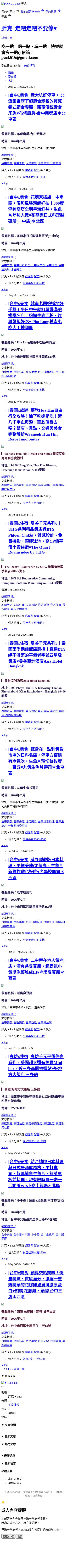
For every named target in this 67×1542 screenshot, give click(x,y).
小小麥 (35, 1234)
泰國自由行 (45, 485)
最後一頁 (19, 1368)
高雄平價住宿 (34, 1123)
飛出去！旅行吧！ (34, 502)
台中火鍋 (44, 1341)
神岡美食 (31, 372)
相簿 (11, 72)
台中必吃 (19, 372)
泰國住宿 (19, 605)
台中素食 (19, 163)
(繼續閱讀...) (8, 155)
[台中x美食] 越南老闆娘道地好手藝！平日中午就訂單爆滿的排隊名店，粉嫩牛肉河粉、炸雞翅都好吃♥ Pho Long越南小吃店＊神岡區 (36, 315)
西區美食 (19, 922)
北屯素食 (55, 163)
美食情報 (29, 65)
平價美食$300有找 (34, 283)
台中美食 (7, 163)
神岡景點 (10, 376)
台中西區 (31, 1022)
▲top (4, 183)
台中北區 (52, 265)
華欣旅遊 (19, 485)
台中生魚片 (8, 926)
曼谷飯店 (44, 711)
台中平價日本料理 (54, 922)
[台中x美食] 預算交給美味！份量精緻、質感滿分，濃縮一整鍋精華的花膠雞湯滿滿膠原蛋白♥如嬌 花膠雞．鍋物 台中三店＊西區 (36, 1285)
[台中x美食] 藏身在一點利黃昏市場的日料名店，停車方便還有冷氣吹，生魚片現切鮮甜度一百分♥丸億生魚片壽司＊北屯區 (36, 761)
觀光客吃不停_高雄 (34, 1141)
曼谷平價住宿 (19, 609)
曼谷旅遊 (44, 605)
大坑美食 (31, 163)
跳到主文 (6, 37)
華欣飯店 (58, 485)
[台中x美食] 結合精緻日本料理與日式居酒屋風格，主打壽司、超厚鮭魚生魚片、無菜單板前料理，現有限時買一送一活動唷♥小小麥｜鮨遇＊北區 (36, 1173)
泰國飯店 (7, 485)
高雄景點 (7, 1123)
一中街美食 (38, 265)
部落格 (12, 76)
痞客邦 (29, 170)
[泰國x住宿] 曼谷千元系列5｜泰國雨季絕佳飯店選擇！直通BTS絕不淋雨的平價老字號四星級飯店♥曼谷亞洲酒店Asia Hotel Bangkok (37, 654)
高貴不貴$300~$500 (34, 177)
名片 (11, 80)
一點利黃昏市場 (17, 825)
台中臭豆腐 (45, 1022)
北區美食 (16, 269)
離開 (20, 1536)
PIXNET (16, 1492)
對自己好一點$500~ (34, 1252)
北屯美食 (44, 163)
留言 (37, 170)
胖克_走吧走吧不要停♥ (29, 28)
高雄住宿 (19, 1123)
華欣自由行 (8, 489)
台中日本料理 (22, 265)
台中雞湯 (56, 1341)
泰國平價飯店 (13, 715)
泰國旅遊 (31, 485)
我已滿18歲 (8, 1536)
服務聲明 (37, 1495)
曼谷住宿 (56, 605)
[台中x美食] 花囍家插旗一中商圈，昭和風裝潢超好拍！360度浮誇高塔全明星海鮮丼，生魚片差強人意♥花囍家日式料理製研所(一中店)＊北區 (36, 209)
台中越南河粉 (46, 372)
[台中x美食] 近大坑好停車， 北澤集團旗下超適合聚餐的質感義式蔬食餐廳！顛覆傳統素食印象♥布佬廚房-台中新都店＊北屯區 (37, 107)
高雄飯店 (49, 1123)
